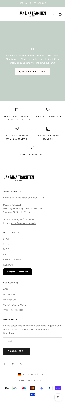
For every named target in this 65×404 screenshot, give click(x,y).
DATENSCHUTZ (11, 294)
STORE (6, 244)
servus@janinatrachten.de (23, 223)
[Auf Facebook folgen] (4, 364)
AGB (5, 289)
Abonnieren (17, 351)
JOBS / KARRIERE (12, 259)
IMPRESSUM (9, 299)
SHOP (6, 238)
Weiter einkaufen (32, 72)
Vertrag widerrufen (17, 271)
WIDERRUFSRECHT (13, 310)
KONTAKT (8, 264)
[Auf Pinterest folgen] (21, 364)
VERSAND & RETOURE (14, 304)
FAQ (5, 254)
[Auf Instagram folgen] (13, 364)
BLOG (6, 249)
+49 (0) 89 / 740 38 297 (23, 219)
